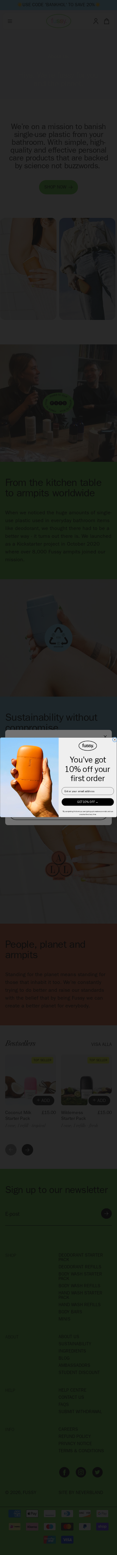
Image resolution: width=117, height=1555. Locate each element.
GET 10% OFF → (87, 802)
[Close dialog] (114, 739)
